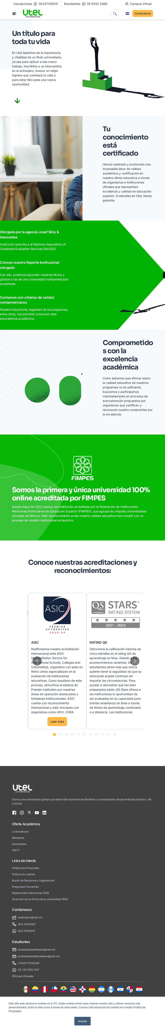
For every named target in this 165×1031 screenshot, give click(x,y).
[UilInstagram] (22, 813)
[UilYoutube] (37, 813)
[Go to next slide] (134, 661)
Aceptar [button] (82, 1021)
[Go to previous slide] (37, 661)
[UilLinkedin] (44, 813)
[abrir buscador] (115, 13)
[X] (29, 813)
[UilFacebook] (14, 813)
